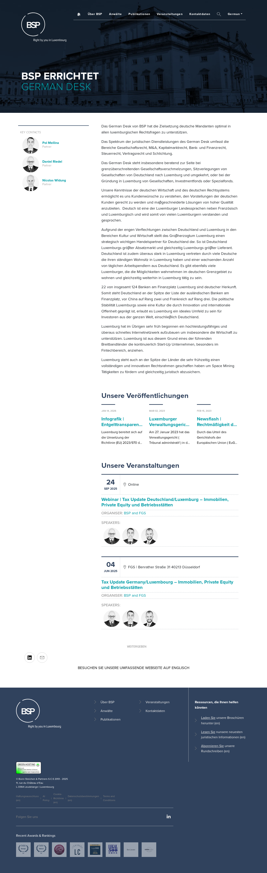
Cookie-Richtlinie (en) (58, 798)
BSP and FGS (135, 513)
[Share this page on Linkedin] (29, 657)
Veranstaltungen (170, 14)
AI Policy (46, 798)
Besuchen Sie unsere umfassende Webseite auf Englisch (133, 667)
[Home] (43, 27)
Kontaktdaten (199, 14)
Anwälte (115, 14)
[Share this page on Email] (42, 657)
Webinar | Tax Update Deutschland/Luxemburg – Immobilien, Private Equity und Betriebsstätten (165, 502)
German (234, 14)
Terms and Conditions (109, 798)
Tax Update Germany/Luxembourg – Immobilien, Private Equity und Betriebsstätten (167, 585)
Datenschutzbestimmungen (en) (83, 798)
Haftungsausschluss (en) (27, 798)
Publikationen (139, 14)
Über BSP (95, 14)
